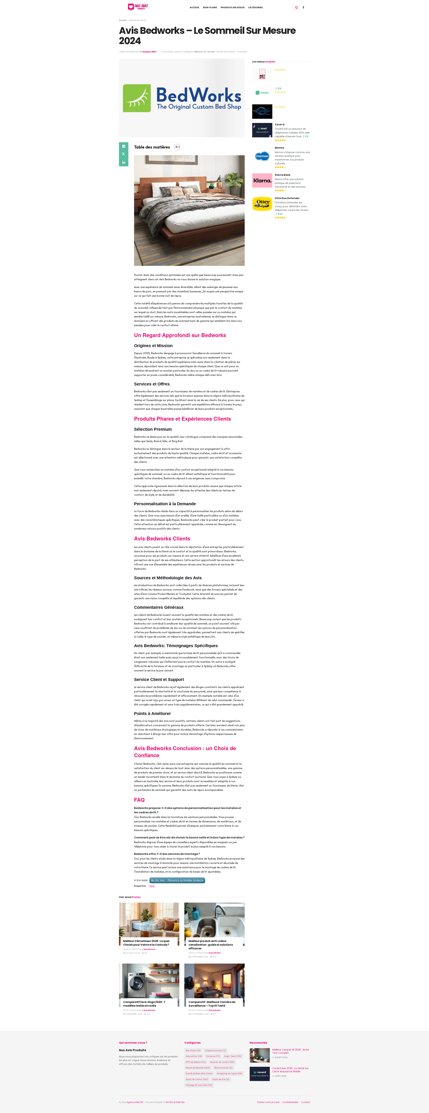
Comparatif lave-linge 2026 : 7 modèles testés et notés (144, 1004)
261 (214, 1014)
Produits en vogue (232, 7)
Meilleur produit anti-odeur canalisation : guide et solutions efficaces (211, 944)
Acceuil (194, 7)
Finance (213, 1056)
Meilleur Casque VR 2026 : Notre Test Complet (290, 1051)
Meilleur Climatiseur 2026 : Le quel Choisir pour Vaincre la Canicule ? (146, 943)
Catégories (255, 7)
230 (214, 956)
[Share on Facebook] (123, 146)
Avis (152, 886)
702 (148, 1014)
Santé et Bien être (199, 1073)
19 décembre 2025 (133, 1014)
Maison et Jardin (137, 20)
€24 (280, 214)
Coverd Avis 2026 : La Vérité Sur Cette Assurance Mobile (290, 1070)
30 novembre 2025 (199, 1014)
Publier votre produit (268, 1102)
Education (194, 1056)
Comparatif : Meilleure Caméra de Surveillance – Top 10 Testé (212, 1004)
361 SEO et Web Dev (175, 1102)
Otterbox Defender (287, 198)
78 (145, 953)
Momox (279, 147)
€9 (279, 88)
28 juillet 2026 (132, 953)
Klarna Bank (282, 175)
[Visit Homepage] (139, 7)
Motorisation (223, 1067)
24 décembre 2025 (199, 956)
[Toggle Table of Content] (175, 147)
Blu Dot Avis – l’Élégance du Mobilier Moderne (177, 880)
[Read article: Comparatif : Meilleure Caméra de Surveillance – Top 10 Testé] (214, 985)
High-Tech (232, 1056)
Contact (305, 1102)
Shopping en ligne (229, 1073)
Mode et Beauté (198, 1067)
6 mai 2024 (168, 51)
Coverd (279, 124)
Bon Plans (193, 1050)
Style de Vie (220, 1079)
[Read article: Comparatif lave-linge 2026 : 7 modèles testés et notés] (149, 985)
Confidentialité (290, 1102)
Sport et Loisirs (197, 1079)
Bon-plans (210, 7)
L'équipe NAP (148, 51)
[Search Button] (296, 7)
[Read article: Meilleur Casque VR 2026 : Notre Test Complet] (260, 1055)
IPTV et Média (196, 1062)
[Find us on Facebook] (303, 7)
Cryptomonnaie (215, 1050)
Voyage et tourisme (199, 1085)
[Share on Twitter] (123, 154)
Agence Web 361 (135, 1102)
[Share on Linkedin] (123, 162)
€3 (306, 136)
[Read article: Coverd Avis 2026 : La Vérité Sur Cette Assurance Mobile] (260, 1074)
